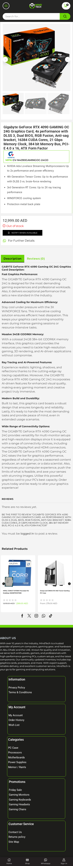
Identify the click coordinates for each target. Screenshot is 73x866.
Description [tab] (13, 258)
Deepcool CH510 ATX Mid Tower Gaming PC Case (55, 592)
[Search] (65, 16)
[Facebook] (22, 616)
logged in (27, 533)
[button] (6, 5)
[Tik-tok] (50, 616)
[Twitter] (29, 616)
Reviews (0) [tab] (36, 258)
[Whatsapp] (43, 616)
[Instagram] (36, 616)
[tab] (12, 259)
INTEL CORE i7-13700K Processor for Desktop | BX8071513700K (16, 592)
